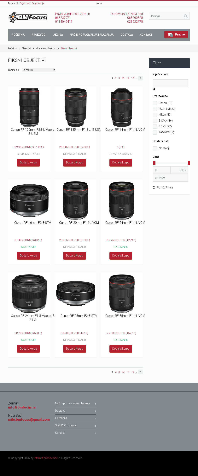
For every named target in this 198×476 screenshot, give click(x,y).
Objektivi (26, 48)
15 (132, 78)
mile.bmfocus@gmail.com (29, 420)
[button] (176, 34)
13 (123, 78)
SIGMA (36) (166, 120)
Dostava (60, 410)
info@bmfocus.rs (22, 407)
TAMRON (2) (166, 132)
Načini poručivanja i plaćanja (72, 403)
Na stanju (165, 148)
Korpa (99, 3)
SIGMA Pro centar (66, 425)
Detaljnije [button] (29, 121)
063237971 (63, 18)
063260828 (135, 18)
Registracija (38, 3)
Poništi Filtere (165, 187)
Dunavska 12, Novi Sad (127, 14)
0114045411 (64, 21)
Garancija (61, 418)
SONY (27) (165, 126)
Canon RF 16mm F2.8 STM (32, 223)
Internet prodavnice (46, 458)
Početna (12, 48)
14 (127, 78)
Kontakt (60, 432)
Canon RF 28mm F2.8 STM (79, 316)
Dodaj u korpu (28, 162)
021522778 (135, 21)
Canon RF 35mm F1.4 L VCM (125, 316)
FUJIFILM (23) (167, 108)
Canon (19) (166, 103)
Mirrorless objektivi (46, 48)
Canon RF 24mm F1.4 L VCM (125, 223)
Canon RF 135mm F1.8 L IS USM (79, 129)
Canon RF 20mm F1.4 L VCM (79, 223)
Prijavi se (24, 3)
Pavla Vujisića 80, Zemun (72, 14)
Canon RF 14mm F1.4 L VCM (125, 129)
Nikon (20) (165, 114)
